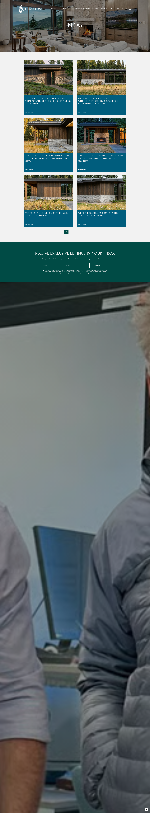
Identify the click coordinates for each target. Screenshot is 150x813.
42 (83, 232)
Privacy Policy (85, 273)
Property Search (92, 8)
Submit (98, 265)
